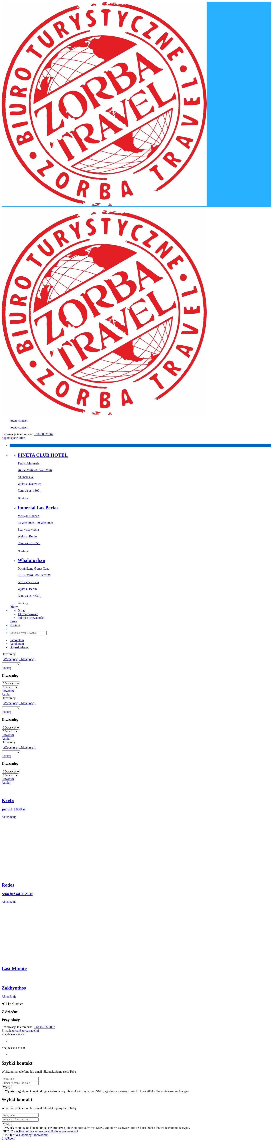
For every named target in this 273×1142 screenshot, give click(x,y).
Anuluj (6, 694)
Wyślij (6, 1087)
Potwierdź (8, 691)
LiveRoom (8, 1138)
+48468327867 (43, 434)
